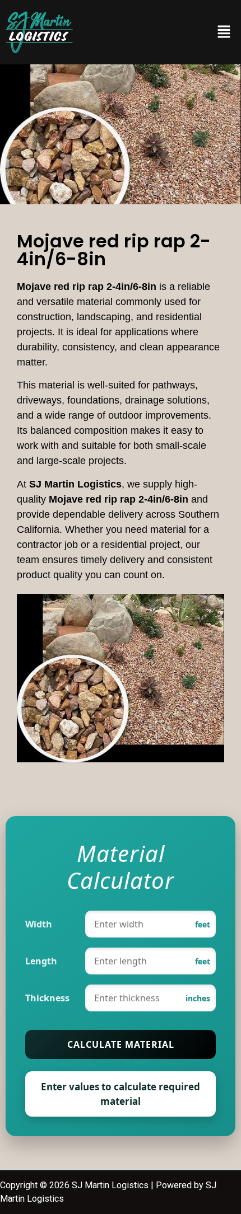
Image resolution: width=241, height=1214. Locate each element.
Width (38, 924)
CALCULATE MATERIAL (120, 1044)
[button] (224, 32)
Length (41, 961)
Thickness (47, 997)
